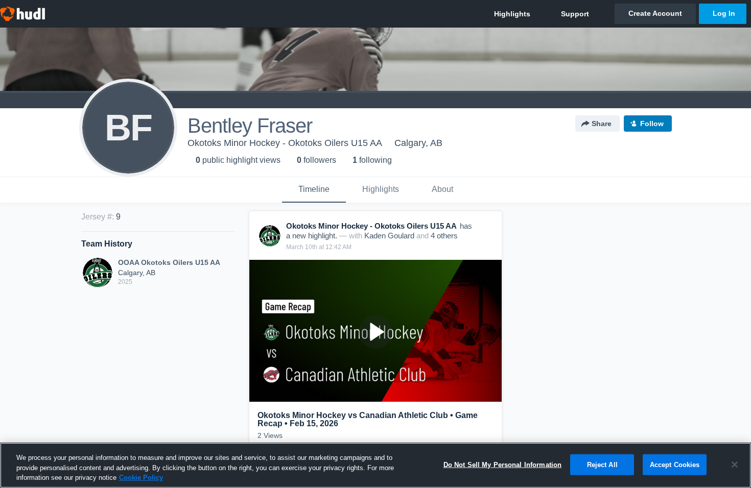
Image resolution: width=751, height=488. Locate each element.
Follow (652, 123)
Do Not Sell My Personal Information (502, 464)
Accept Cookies (675, 464)
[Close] (734, 464)
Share (602, 123)
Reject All (602, 464)
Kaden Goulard (389, 235)
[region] (375, 465)
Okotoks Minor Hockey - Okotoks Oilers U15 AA (284, 143)
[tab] (314, 190)
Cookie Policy (141, 477)
